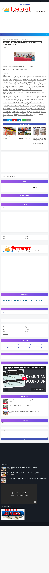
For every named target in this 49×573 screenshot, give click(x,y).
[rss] (30, 344)
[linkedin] (41, 344)
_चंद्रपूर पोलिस (5, 334)
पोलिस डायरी (27, 329)
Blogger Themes (32, 523)
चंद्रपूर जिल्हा (5, 331)
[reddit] (8, 347)
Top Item (26, 238)
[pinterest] (47, 1)
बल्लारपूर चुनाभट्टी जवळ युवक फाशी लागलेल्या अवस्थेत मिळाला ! (21, 405)
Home (2, 1)
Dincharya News (24, 4)
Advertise (5, 236)
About (6, 1)
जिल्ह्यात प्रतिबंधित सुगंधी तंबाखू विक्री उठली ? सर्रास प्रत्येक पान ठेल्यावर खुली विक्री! (9, 137)
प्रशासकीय (26, 331)
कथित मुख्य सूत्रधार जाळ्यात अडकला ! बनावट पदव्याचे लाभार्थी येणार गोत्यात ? (23, 411)
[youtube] (41, 347)
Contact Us (27, 236)
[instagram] (45, 1)
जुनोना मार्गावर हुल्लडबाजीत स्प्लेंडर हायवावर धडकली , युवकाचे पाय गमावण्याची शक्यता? (25, 400)
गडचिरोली (26, 328)
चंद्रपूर (24, 188)
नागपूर (26, 326)
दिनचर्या (4, 47)
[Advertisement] (24, 23)
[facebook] (40, 1)
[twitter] (43, 1)
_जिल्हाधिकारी (5, 333)
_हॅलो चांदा (26, 333)
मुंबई (3, 329)
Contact (11, 1)
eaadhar (20, 523)
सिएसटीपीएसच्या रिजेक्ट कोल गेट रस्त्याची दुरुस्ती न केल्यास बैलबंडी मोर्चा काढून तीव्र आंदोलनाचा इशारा (24, 137)
